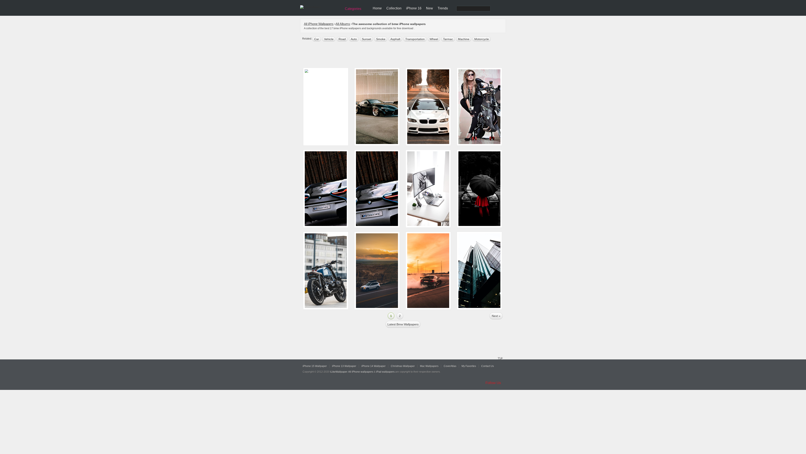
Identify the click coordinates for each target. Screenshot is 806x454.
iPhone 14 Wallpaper (373, 366)
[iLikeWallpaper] (320, 7)
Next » (496, 316)
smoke (380, 39)
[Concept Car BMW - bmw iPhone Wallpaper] (326, 188)
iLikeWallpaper (338, 371)
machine (463, 39)
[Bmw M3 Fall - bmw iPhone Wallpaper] (428, 106)
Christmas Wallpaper (403, 366)
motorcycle (481, 39)
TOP (499, 358)
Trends (443, 8)
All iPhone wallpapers (360, 371)
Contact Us (487, 366)
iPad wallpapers (385, 371)
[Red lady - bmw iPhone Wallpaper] (479, 188)
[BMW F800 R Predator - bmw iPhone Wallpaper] (479, 106)
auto (354, 39)
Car (316, 39)
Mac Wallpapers (429, 366)
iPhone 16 (413, 8)
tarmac (448, 39)
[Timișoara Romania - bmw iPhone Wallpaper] (428, 188)
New (429, 8)
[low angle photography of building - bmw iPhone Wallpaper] (479, 270)
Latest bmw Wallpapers (403, 324)
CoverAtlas (450, 366)
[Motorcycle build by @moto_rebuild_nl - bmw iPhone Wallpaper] (326, 270)
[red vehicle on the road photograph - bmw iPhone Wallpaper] (326, 106)
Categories (353, 9)
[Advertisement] (406, 55)
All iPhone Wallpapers (319, 24)
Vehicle (329, 39)
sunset (366, 39)
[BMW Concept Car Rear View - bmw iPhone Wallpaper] (377, 188)
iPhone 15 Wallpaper (315, 366)
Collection (394, 8)
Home (377, 8)
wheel (434, 39)
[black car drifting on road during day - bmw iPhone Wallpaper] (428, 270)
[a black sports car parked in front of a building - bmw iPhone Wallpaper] (377, 106)
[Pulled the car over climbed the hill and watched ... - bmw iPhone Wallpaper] (377, 270)
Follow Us (493, 383)
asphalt (395, 39)
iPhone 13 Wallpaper (344, 366)
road (342, 39)
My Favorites (469, 366)
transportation (415, 39)
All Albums (343, 24)
